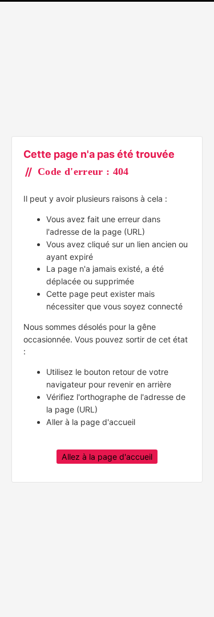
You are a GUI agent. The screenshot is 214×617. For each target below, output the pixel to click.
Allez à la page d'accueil (107, 456)
